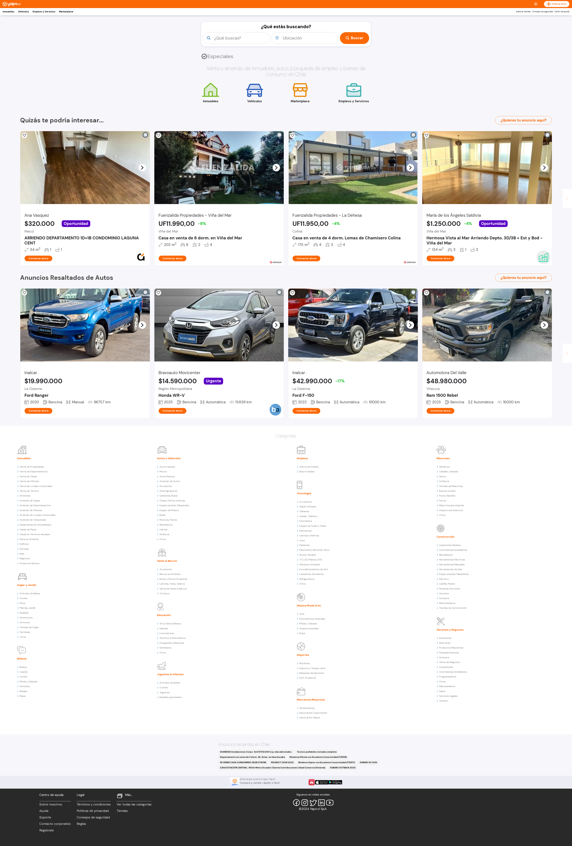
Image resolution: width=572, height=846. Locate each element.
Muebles (24, 612)
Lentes (23, 676)
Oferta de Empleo (309, 466)
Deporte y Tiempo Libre (312, 668)
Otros (23, 637)
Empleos (302, 458)
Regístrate (46, 830)
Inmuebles (8, 11)
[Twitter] (313, 802)
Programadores (447, 676)
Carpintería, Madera (450, 545)
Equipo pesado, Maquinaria (174, 505)
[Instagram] (305, 802)
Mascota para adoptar (451, 505)
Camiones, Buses (169, 495)
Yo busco (165, 593)
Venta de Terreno (29, 490)
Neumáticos (166, 524)
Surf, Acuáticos (307, 677)
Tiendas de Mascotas (451, 486)
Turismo (443, 700)
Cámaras (304, 511)
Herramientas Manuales (452, 564)
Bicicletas (304, 663)
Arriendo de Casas (30, 500)
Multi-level (444, 642)
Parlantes (304, 545)
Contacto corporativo (55, 824)
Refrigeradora (306, 579)
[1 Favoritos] (292, 135)
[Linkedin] (321, 802)
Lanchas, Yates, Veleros (172, 583)
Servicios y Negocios (450, 630)
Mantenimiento (447, 603)
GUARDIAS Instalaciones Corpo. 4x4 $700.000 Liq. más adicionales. (256, 751)
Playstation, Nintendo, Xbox (314, 549)
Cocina (23, 598)
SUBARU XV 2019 (368, 762)
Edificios (24, 544)
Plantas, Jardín (27, 607)
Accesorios (166, 486)
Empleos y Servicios (44, 11)
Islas (22, 553)
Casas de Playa (28, 529)
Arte (301, 613)
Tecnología (304, 493)
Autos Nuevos (167, 476)
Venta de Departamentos (34, 471)
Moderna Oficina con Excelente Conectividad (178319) (318, 757)
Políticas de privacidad (93, 811)
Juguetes (165, 692)
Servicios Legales (448, 696)
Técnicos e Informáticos (173, 638)
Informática (305, 521)
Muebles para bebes (171, 697)
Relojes (23, 691)
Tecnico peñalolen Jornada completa (316, 751)
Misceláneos (446, 554)
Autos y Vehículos (169, 458)
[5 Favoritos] (24, 135)
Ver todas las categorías (134, 804)
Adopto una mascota (451, 510)
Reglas (81, 824)
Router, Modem (307, 554)
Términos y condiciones (94, 804)
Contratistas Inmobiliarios (453, 549)
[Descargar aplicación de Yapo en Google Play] (335, 782)
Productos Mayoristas (451, 647)
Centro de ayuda (561, 11)
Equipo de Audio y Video (312, 525)
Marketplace (66, 11)
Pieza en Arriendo (29, 539)
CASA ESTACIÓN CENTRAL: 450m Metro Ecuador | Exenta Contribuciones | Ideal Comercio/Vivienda (272, 767)
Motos (163, 471)
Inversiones (445, 638)
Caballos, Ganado (448, 471)
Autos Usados (167, 466)
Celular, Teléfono (308, 516)
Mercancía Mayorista (311, 699)
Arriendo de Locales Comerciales (38, 515)
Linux (302, 540)
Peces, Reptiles (447, 495)
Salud (442, 691)
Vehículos (23, 11)
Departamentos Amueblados (35, 524)
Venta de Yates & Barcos (173, 588)
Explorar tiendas (523, 11)
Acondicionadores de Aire (313, 569)
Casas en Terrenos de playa (35, 534)
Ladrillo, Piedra (447, 583)
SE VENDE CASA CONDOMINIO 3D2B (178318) (243, 762)
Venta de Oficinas (29, 481)
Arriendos (25, 495)
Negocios (25, 558)
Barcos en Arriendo (170, 574)
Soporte (45, 817)
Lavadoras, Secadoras (311, 574)
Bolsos (23, 667)
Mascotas (443, 458)
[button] (142, 167)
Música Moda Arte (309, 605)
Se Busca (164, 534)
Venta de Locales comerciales (36, 486)
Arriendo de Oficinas (31, 510)
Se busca (25, 622)
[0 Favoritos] (158, 135)
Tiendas (122, 811)
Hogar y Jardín (26, 585)
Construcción (445, 537)
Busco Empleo (307, 471)
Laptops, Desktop (309, 535)
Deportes (303, 655)
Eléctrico (444, 579)
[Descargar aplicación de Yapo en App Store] (322, 782)
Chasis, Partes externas (172, 500)
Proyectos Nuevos (29, 563)
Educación (164, 615)
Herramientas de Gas (450, 569)
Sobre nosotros (50, 804)
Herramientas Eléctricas (452, 559)
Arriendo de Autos (170, 481)
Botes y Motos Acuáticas (173, 579)
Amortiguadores (168, 490)
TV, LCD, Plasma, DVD (310, 559)
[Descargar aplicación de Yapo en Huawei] (311, 782)
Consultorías (446, 667)
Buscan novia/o (447, 490)
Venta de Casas (28, 476)
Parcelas (24, 548)
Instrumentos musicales (312, 618)
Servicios (444, 593)
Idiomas (164, 628)
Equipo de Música (169, 510)
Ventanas (25, 632)
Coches (164, 687)
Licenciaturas (167, 633)
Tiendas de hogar (29, 627)
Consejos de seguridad (542, 11)
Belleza (22, 658)
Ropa (22, 696)
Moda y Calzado (28, 681)
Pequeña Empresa (449, 652)
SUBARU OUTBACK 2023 (342, 767)
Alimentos (444, 466)
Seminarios (165, 647)
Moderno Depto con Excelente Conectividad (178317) (326, 762)
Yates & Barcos (167, 561)
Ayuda (43, 811)
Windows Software (309, 564)
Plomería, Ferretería (449, 588)
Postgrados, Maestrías (172, 642)
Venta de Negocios (449, 662)
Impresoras (305, 530)
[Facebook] (296, 802)
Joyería (23, 671)
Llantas (163, 529)
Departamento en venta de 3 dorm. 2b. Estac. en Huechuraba (252, 757)
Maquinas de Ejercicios (311, 673)
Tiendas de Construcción (453, 607)
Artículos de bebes (170, 682)
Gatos (442, 476)
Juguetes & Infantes (170, 674)
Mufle (162, 515)
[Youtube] (330, 802)
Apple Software (307, 506)
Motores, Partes (168, 519)
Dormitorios (26, 617)
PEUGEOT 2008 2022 (282, 762)
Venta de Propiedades (32, 466)
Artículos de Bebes (30, 593)
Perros (442, 500)
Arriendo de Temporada (33, 519)
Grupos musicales (309, 628)
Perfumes (25, 686)
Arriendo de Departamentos (35, 505)
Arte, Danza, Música (170, 623)
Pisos (22, 603)
